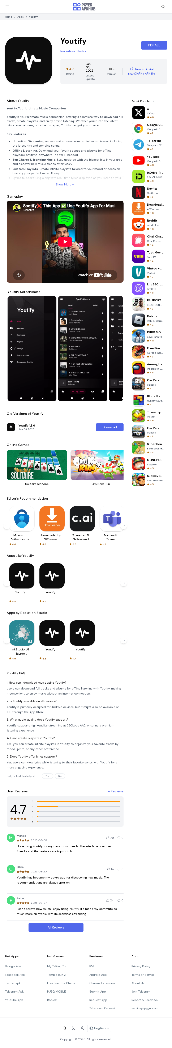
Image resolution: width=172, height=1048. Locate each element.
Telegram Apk (14, 991)
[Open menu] (7, 6)
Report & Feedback (145, 1000)
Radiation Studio (73, 51)
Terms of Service (143, 975)
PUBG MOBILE (56, 991)
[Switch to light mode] (73, 1028)
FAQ (92, 966)
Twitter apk (13, 983)
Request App (98, 1000)
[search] (163, 7)
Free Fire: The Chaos (61, 983)
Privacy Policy (141, 966)
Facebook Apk (15, 975)
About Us (138, 983)
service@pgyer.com (145, 1008)
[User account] (82, 1028)
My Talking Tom (57, 966)
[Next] (115, 348)
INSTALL (154, 45)
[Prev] (14, 348)
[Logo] (84, 7)
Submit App (97, 991)
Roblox (52, 1000)
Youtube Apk (14, 1000)
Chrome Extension (102, 983)
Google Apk (13, 966)
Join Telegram (141, 991)
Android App (98, 975)
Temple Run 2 (56, 975)
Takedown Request (102, 1008)
